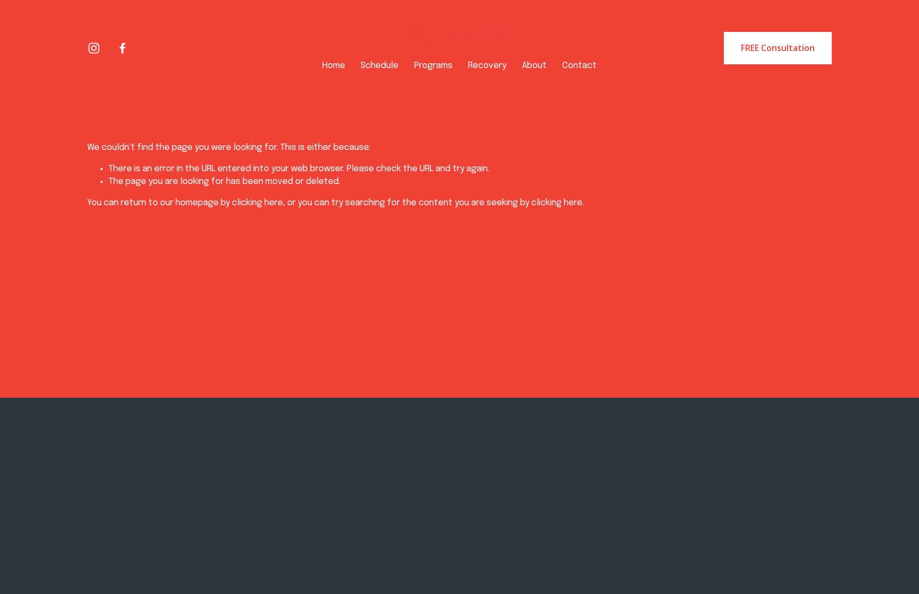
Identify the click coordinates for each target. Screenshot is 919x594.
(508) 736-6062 (257, 498)
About (534, 65)
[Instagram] (94, 48)
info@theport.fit (258, 486)
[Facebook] (122, 48)
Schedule (379, 65)
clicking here (257, 202)
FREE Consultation (778, 48)
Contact (579, 65)
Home (333, 65)
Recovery (487, 65)
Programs (433, 65)
